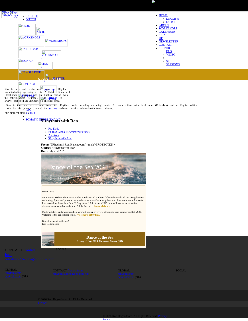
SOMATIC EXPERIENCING (43, 119)
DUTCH (31, 19)
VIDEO (30, 113)
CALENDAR (167, 31)
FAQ (28, 109)
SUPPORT (165, 48)
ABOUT (164, 25)
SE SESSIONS (173, 63)
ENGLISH (32, 16)
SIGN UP (162, 36)
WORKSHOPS (168, 28)
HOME (163, 15)
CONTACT (166, 44)
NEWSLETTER (168, 41)
